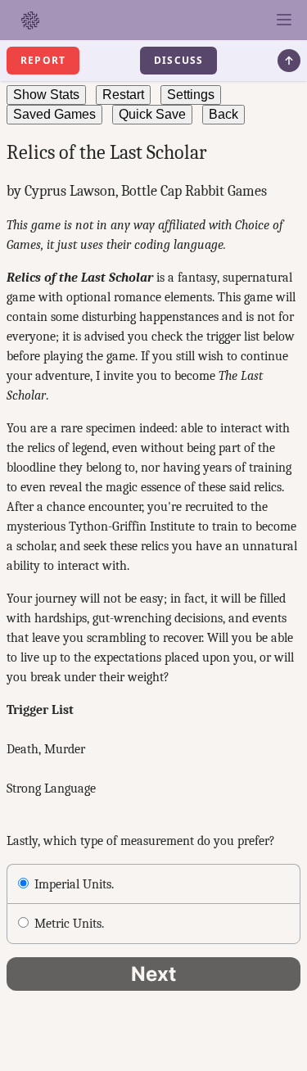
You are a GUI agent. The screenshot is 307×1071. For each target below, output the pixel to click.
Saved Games (54, 114)
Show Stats (46, 95)
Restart (123, 95)
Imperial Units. (74, 884)
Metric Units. (69, 923)
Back (223, 114)
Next (153, 974)
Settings (190, 95)
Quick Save (152, 114)
